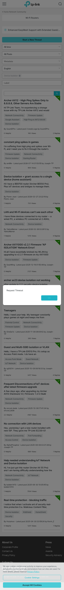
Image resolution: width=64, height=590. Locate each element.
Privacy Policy (33, 572)
